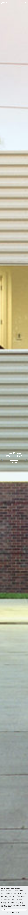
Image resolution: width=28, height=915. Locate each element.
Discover (14, 462)
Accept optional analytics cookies (14, 909)
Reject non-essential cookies (14, 912)
